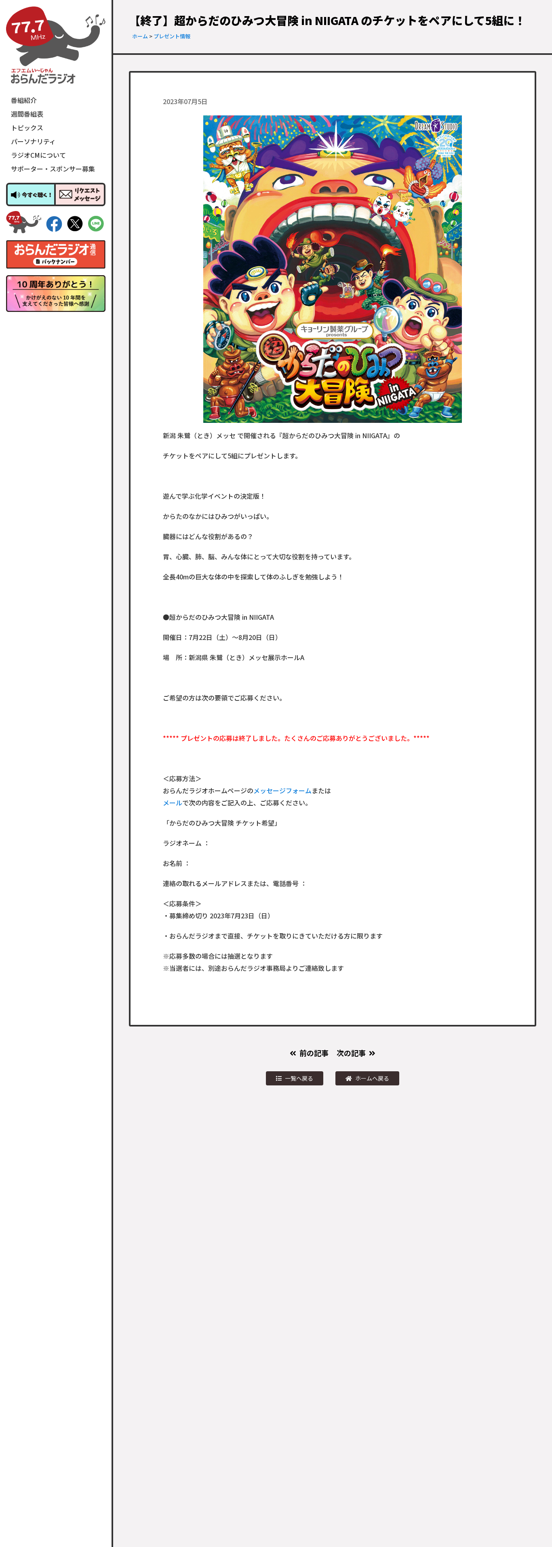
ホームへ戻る (372, 1078)
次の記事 (351, 1052)
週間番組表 (27, 114)
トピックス (27, 127)
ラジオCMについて (38, 155)
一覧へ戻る (299, 1078)
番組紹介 (24, 100)
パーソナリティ (33, 141)
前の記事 (314, 1052)
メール (172, 802)
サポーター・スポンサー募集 (53, 169)
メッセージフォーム (282, 790)
